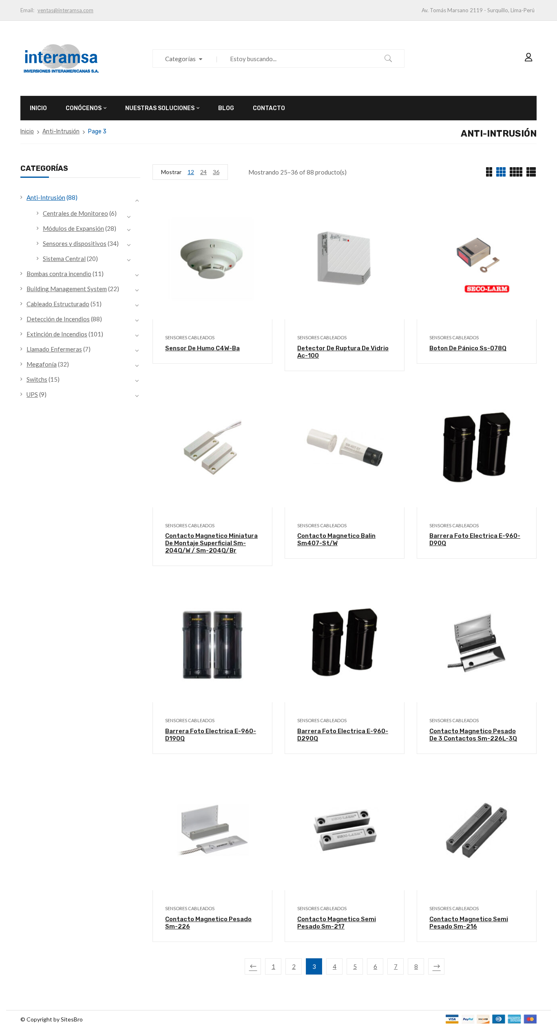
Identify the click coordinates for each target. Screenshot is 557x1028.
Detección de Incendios (58, 319)
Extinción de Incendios (57, 334)
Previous (253, 966)
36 (216, 171)
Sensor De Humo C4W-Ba (202, 348)
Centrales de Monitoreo (75, 213)
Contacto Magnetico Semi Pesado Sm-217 (336, 922)
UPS (32, 394)
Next (436, 966)
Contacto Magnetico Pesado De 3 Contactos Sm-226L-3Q (473, 734)
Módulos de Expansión (73, 228)
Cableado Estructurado (58, 303)
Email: (27, 10)
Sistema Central (64, 258)
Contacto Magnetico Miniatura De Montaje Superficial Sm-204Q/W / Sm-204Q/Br (211, 543)
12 (191, 171)
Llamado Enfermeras (54, 349)
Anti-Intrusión (61, 131)
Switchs (37, 379)
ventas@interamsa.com (65, 10)
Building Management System (67, 288)
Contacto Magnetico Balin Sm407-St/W (336, 539)
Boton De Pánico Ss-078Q (467, 348)
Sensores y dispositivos (74, 243)
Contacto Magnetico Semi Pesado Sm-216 (468, 922)
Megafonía (42, 364)
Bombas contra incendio (59, 273)
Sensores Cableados (189, 337)
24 (203, 171)
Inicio (27, 131)
